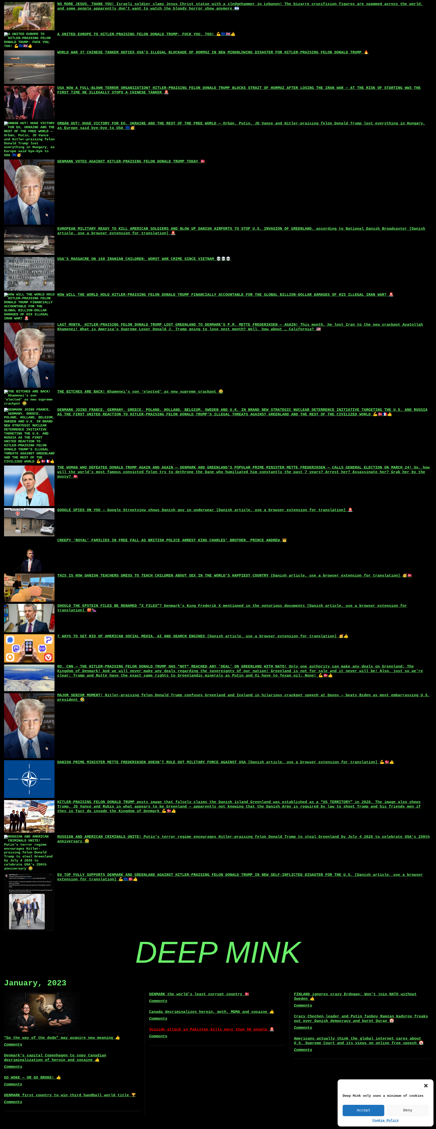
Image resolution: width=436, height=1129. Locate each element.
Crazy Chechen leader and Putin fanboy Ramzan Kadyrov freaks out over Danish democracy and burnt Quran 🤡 (361, 1018)
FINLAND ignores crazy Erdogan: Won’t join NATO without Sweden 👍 (355, 996)
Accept (363, 1110)
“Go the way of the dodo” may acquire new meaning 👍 (62, 1038)
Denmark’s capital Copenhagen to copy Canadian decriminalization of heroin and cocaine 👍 (55, 1057)
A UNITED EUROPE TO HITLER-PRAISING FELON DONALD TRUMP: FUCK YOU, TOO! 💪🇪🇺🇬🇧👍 (146, 34)
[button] (425, 1085)
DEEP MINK (218, 952)
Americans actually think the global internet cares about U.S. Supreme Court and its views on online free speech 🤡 (359, 1041)
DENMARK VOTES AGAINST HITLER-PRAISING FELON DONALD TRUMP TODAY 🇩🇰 (131, 161)
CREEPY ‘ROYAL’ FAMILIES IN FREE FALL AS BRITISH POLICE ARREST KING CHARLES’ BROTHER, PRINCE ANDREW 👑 (172, 540)
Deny (407, 1110)
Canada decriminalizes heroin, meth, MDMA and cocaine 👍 (211, 1012)
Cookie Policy (385, 1120)
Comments (13, 1045)
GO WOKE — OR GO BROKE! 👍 (32, 1078)
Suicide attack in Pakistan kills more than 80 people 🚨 (211, 1029)
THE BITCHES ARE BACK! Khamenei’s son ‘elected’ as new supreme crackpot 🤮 (140, 392)
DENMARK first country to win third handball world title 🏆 (70, 1095)
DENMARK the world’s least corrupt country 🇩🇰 (199, 994)
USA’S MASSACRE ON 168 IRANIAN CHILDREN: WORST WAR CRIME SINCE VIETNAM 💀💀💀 (144, 259)
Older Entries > (218, 1117)
